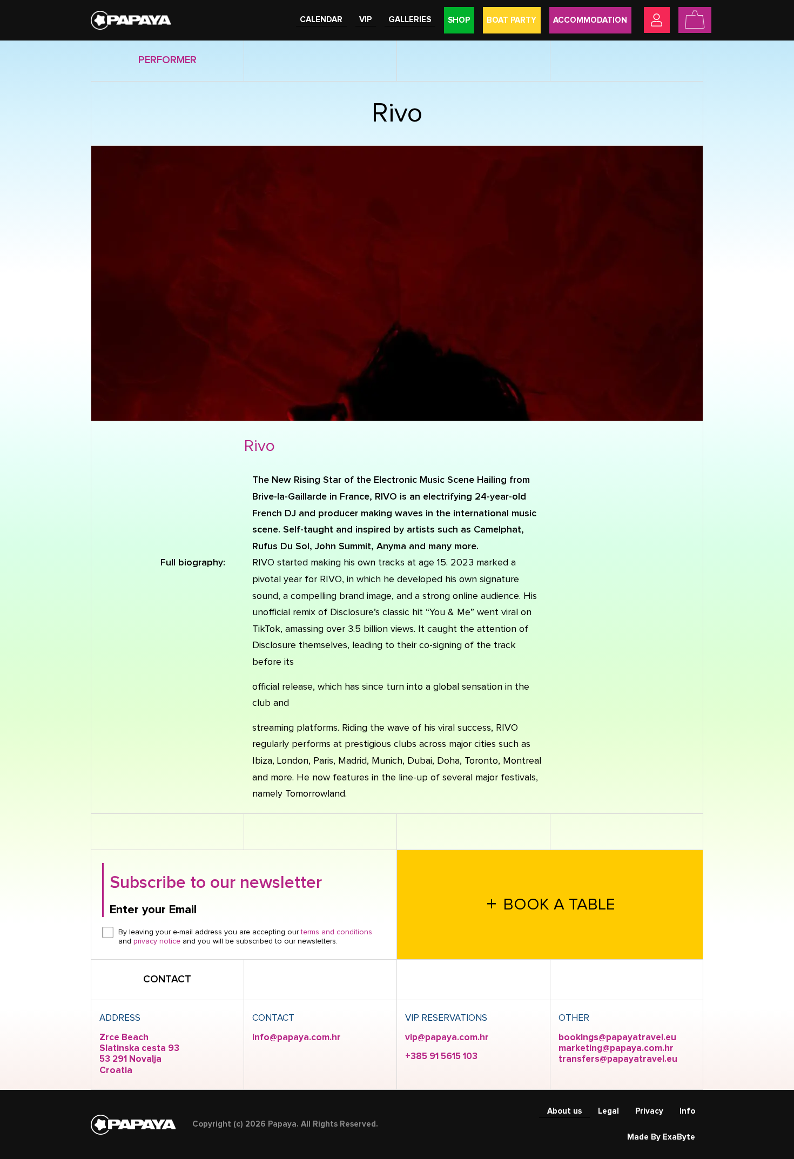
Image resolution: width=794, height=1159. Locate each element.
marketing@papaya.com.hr (616, 1048)
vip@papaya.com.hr (447, 1037)
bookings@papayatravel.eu (617, 1037)
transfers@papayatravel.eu (618, 1059)
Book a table (551, 905)
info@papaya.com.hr (296, 1037)
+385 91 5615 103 (441, 1056)
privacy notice (156, 941)
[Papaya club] (131, 20)
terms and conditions (336, 932)
